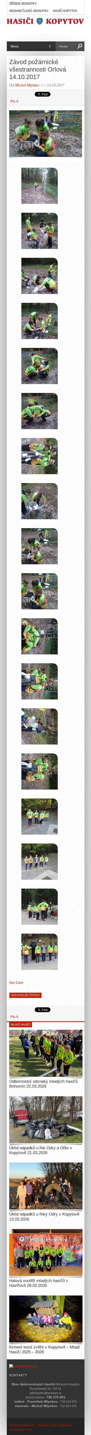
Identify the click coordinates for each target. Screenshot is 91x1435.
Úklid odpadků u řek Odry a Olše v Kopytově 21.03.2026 (40, 1150)
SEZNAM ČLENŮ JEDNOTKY (29, 11)
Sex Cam (16, 982)
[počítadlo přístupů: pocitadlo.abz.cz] (23, 1366)
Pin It (14, 101)
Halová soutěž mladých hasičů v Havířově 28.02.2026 (38, 1283)
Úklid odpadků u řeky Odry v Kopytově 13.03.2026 (44, 1216)
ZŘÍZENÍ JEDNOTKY (23, 3)
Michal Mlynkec (27, 85)
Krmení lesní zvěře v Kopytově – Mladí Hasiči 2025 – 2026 (44, 1349)
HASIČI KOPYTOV (65, 11)
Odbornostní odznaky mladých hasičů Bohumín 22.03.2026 (43, 1084)
